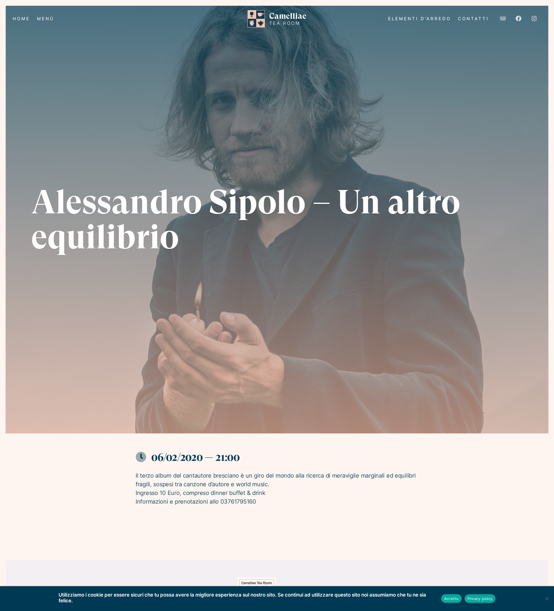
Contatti (473, 18)
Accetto (451, 598)
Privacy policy (480, 598)
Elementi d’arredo (419, 18)
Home (21, 18)
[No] (547, 598)
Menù (45, 18)
